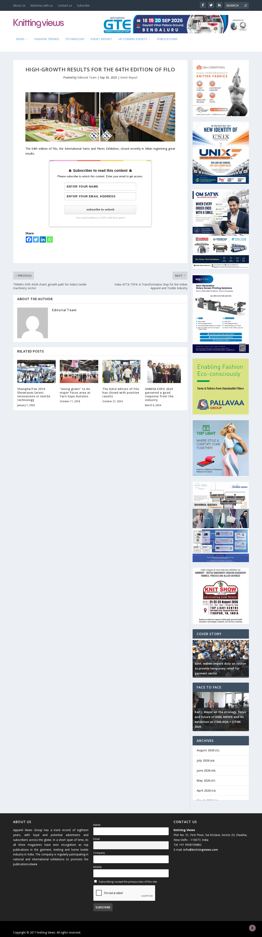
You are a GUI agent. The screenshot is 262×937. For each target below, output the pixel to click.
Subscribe (83, 5)
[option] (221, 658)
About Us (19, 5)
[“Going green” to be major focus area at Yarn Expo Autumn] (79, 371)
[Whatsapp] (50, 239)
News (20, 39)
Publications (167, 39)
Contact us (65, 5)
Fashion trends (46, 39)
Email (96, 839)
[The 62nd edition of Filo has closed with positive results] (121, 371)
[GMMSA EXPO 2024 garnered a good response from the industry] (164, 371)
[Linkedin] (43, 239)
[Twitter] (36, 239)
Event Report (101, 39)
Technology (75, 39)
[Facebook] (29, 239)
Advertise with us (41, 5)
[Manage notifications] (252, 928)
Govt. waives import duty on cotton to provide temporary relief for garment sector (220, 668)
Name (97, 825)
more (33, 864)
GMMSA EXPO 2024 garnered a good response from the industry (159, 394)
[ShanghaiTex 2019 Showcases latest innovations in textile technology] (36, 371)
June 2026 (203, 770)
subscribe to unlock (100, 209)
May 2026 (203, 780)
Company (99, 853)
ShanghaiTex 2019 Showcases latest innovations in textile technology (33, 394)
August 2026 (205, 750)
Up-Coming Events (132, 39)
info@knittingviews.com (200, 850)
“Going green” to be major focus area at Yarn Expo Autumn (75, 392)
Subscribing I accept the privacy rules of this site (127, 881)
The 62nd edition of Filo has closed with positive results (120, 392)
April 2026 (204, 790)
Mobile (97, 867)
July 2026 (203, 760)
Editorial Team (87, 77)
